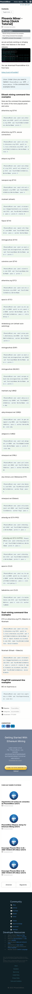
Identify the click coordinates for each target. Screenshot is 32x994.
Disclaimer (16, 969)
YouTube (15, 911)
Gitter (14, 916)
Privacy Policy (16, 978)
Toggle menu (6, 12)
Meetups (15, 929)
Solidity (13, 940)
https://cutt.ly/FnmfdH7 (10, 72)
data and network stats (17, 942)
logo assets (20, 945)
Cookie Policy (16, 975)
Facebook (15, 926)
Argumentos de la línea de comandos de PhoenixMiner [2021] (16, 803)
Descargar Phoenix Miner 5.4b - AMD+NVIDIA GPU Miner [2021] (14, 849)
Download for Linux (15, 760)
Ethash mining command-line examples (13, 33)
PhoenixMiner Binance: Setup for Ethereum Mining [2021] (14, 826)
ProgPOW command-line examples (12, 38)
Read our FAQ (21, 935)
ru (24, 5)
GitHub (15, 908)
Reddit (15, 913)
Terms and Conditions (16, 981)
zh (29, 5)
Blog (14, 905)
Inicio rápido (18, 2)
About (16, 965)
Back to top (16, 972)
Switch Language (22, 949)
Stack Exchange (17, 923)
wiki (25, 938)
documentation (15, 711)
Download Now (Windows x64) (17, 768)
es (26, 5)
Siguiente (23, 885)
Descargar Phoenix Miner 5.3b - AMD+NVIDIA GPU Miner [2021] (14, 872)
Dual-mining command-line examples (13, 35)
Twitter (14, 921)
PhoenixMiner (5, 2)
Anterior (9, 885)
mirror (16, 771)
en (21, 5)
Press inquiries (12, 947)
